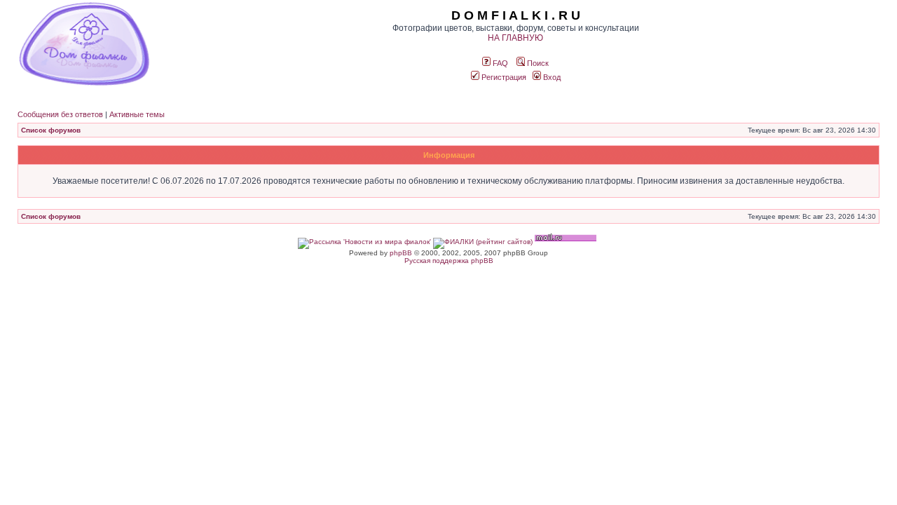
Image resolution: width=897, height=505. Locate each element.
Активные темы (137, 114)
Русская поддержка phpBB (448, 260)
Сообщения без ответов (60, 114)
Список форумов (51, 130)
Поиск (537, 63)
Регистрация (502, 77)
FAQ (499, 63)
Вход (551, 77)
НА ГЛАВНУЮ (515, 38)
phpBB (401, 253)
